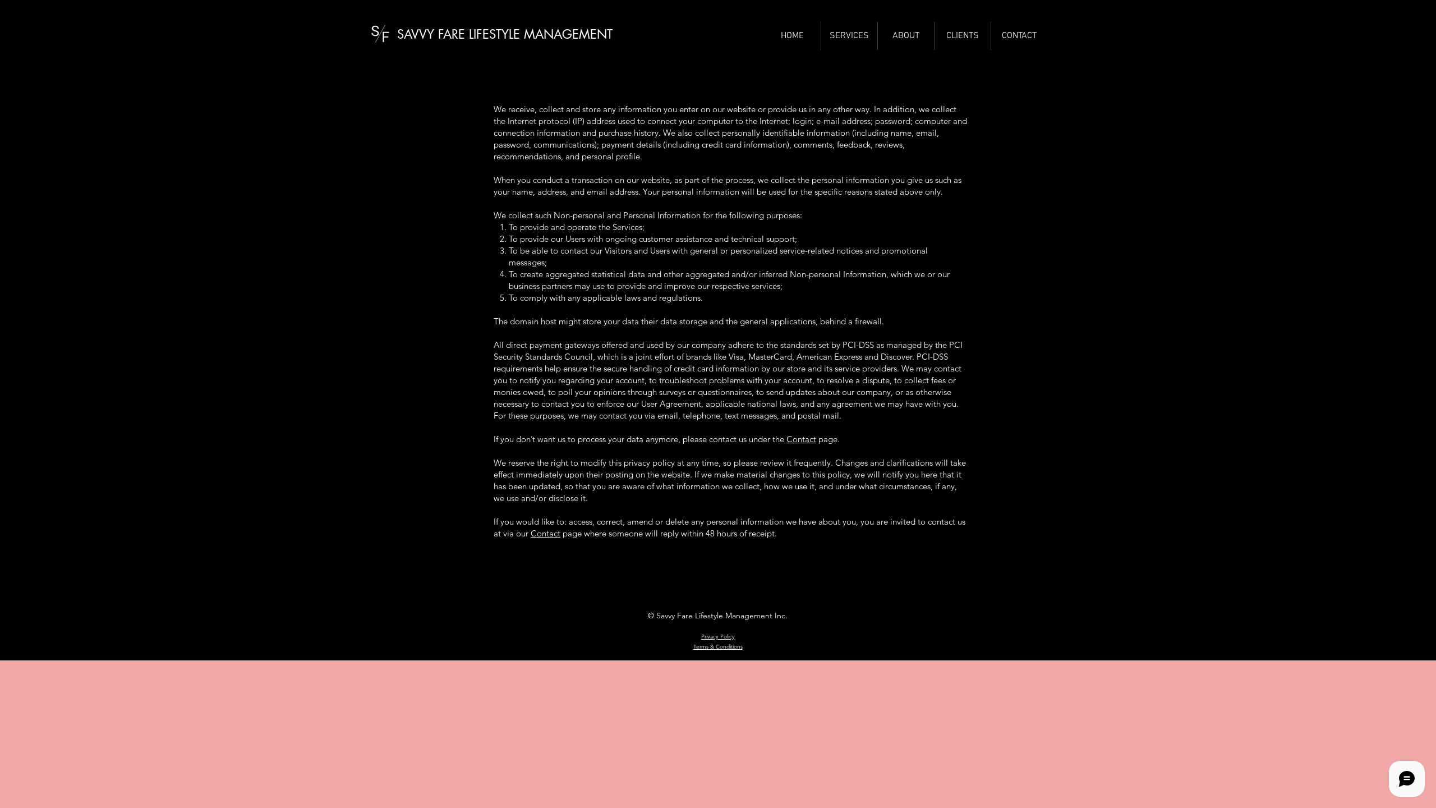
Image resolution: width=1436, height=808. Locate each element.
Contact (801, 439)
